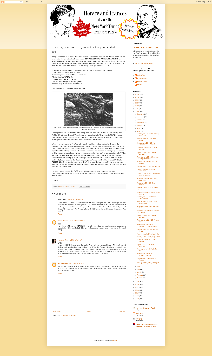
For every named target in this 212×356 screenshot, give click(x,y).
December (140, 114)
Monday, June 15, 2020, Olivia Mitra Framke (147, 202)
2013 (137, 299)
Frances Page (142, 78)
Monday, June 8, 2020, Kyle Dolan (148, 234)
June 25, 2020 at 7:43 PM (76, 221)
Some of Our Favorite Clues (144, 63)
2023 (137, 103)
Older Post (121, 312)
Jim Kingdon (62, 263)
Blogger (115, 340)
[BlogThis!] (82, 186)
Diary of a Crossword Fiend (145, 308)
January (140, 278)
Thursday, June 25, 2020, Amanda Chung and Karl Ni (148, 158)
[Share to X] (84, 186)
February (140, 275)
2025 (137, 97)
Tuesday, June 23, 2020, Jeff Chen (148, 166)
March (139, 272)
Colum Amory (63, 221)
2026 (137, 94)
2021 (137, 109)
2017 (137, 287)
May (138, 266)
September (141, 123)
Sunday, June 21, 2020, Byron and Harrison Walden (148, 174)
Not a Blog (139, 313)
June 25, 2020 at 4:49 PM (74, 200)
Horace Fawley (142, 81)
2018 (137, 284)
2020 (137, 112)
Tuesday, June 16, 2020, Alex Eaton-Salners (146, 197)
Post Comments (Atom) (68, 315)
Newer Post (56, 312)
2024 (137, 100)
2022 (137, 106)
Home (89, 312)
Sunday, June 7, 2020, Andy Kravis (148, 237)
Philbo (139, 85)
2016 (137, 290)
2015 (137, 293)
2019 (137, 281)
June (139, 131)
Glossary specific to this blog (145, 47)
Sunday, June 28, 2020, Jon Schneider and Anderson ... (147, 144)
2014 (137, 296)
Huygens (61, 240)
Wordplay (139, 319)
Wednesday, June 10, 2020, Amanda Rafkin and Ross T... (147, 225)
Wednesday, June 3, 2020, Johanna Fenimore (145, 254)
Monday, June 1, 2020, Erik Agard (148, 263)
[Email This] (80, 186)
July (138, 128)
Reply (60, 214)
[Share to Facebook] (87, 186)
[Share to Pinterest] (89, 186)
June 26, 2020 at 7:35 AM (73, 240)
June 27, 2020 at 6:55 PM (75, 263)
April (138, 269)
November (140, 117)
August (139, 126)
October (140, 120)
